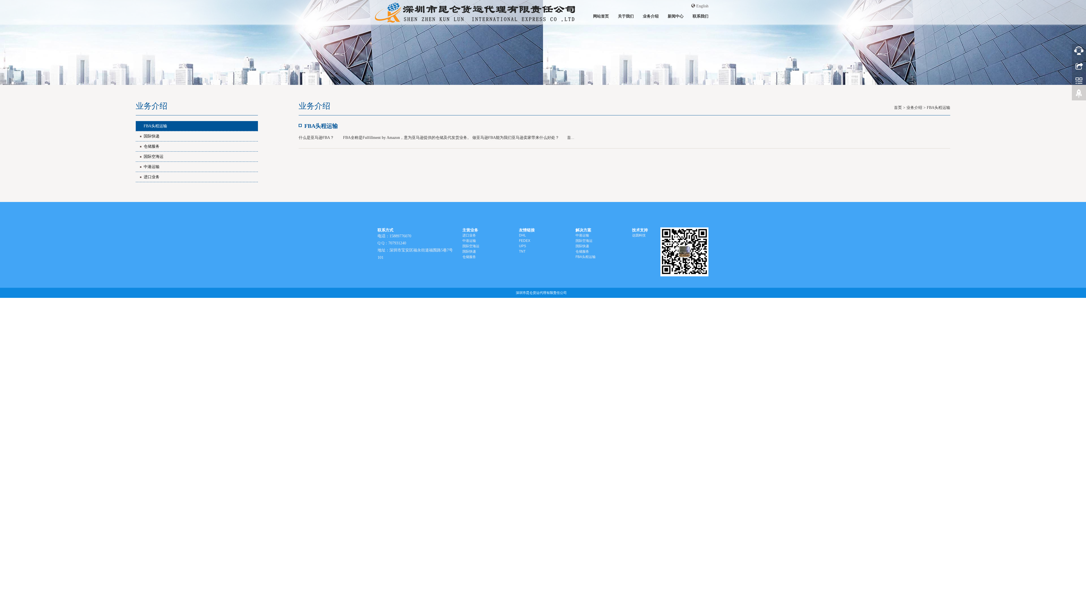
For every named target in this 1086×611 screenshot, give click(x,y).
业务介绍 (651, 16)
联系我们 (700, 16)
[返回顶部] (1079, 95)
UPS (522, 246)
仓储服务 (152, 146)
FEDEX (524, 241)
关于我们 (626, 16)
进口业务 (152, 177)
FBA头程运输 (155, 126)
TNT (522, 251)
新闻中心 (676, 16)
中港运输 (152, 167)
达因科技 (639, 235)
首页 (898, 108)
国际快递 (152, 136)
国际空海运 (153, 156)
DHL (522, 235)
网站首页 (601, 16)
